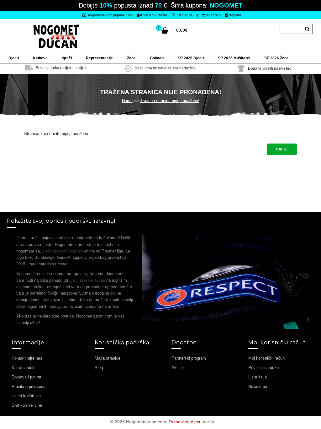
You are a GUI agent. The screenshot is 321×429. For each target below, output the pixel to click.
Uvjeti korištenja (26, 396)
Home (127, 100)
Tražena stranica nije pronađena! (169, 100)
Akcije (177, 367)
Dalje (281, 149)
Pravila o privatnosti (30, 386)
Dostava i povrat (26, 377)
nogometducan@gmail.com (110, 15)
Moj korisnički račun (266, 358)
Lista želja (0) (187, 15)
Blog (99, 367)
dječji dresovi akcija (87, 280)
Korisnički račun (153, 15)
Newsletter (257, 386)
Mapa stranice (107, 358)
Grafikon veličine (27, 405)
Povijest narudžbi (264, 367)
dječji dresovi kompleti (62, 251)
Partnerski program (188, 358)
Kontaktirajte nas (27, 358)
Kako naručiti (23, 367)
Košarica (213, 15)
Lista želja (257, 377)
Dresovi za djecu (185, 421)
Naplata (235, 15)
